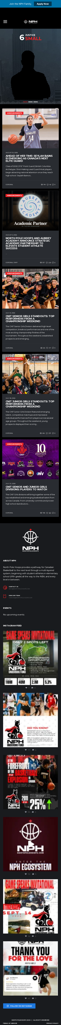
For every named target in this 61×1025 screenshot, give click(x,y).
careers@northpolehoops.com (20, 597)
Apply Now (43, 3)
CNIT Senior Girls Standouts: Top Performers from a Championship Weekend (30, 319)
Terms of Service (10, 1023)
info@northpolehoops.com (19, 589)
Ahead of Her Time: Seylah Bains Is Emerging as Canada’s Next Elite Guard (29, 158)
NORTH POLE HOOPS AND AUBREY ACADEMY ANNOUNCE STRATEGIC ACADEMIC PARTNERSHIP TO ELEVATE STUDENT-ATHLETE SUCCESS (28, 243)
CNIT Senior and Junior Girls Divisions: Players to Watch (26, 488)
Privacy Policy (52, 1023)
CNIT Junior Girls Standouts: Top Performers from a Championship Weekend (30, 404)
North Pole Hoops (19, 1020)
